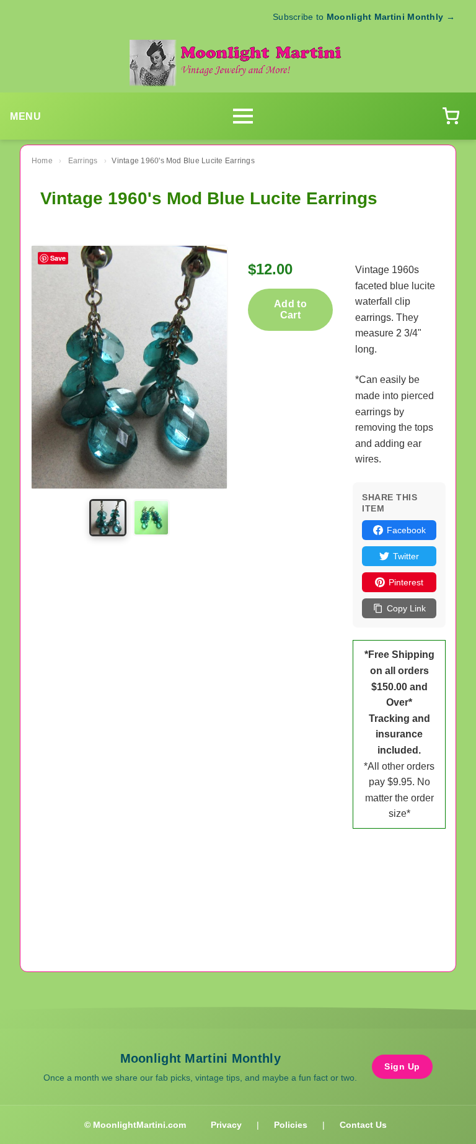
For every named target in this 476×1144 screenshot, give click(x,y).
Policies (290, 1125)
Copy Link (406, 608)
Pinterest (406, 582)
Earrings (83, 160)
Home (42, 160)
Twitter (406, 556)
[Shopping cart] (451, 116)
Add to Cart (290, 309)
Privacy (226, 1125)
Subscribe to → (364, 17)
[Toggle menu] (243, 116)
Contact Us (363, 1125)
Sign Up (402, 1066)
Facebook (406, 530)
